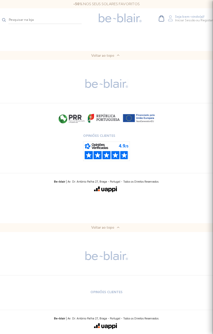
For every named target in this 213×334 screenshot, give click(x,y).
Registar (207, 20)
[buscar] (4, 20)
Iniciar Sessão (185, 20)
